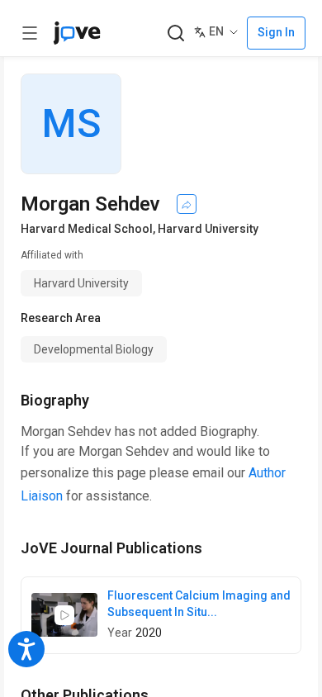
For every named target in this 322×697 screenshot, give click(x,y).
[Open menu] (30, 33)
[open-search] (175, 33)
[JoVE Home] (77, 33)
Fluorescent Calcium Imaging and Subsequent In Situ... (199, 604)
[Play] (64, 615)
